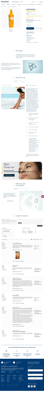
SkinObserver (14, 378)
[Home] (5, 2)
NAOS (2, 377)
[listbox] (37, 239)
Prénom (29, 368)
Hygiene (3, 4)
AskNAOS (2, 378)
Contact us (5, 363)
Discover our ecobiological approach (16, 355)
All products (19, 4)
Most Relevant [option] (37, 239)
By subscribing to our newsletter (33, 363)
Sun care (8, 380)
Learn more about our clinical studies (27, 355)
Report (22, 261)
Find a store (38, 28)
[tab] (17, 82)
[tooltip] (31, 239)
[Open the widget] (42, 196)
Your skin (24, 4)
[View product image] (11, 19)
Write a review (40, 225)
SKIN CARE (8, 4)
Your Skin (14, 377)
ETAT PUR (2, 381)
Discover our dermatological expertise (6, 356)
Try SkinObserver (8, 175)
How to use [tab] (15, 81)
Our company (39, 4)
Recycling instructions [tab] (23, 82)
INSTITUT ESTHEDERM (3, 380)
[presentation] (18, 255)
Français (38, 1)
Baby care (13, 4)
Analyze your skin (37, 354)
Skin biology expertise (20, 378)
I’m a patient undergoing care (33, 85)
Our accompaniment (31, 4)
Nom (28, 372)
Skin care (8, 379)
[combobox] (33, 25)
